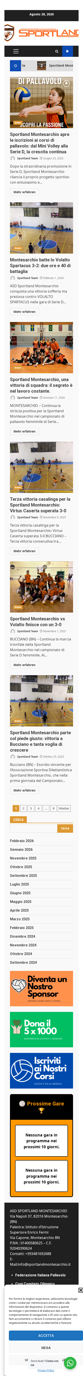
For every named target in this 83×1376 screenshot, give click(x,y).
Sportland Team (27, 158)
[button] (81, 1290)
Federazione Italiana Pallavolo (40, 1275)
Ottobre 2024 (21, 954)
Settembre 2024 (23, 962)
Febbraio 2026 (22, 841)
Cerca (18, 820)
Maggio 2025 (20, 902)
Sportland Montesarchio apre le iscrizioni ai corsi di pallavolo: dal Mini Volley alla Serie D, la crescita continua (41, 102)
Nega (46, 1347)
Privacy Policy (46, 1370)
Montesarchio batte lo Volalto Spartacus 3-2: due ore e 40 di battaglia (41, 228)
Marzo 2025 (20, 919)
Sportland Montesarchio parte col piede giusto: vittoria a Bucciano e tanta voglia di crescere (41, 700)
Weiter (64, 808)
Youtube (67, 51)
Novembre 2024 (23, 945)
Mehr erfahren (24, 192)
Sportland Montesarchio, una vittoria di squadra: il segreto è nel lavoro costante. (41, 347)
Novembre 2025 (23, 858)
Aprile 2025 (19, 910)
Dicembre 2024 (22, 936)
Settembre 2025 (23, 876)
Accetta (46, 1335)
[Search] (56, 51)
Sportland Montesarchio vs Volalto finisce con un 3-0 (41, 587)
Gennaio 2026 (21, 849)
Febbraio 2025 (22, 928)
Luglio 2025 (19, 884)
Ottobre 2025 (21, 867)
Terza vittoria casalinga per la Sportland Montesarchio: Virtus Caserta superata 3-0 (41, 467)
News (18, 122)
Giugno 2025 (20, 893)
